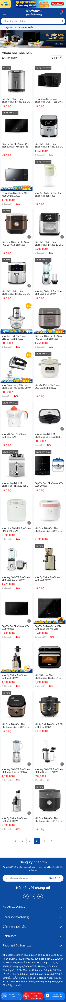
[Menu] (5, 13)
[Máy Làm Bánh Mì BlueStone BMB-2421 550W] (16, 510)
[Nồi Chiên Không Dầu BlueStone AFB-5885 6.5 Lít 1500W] (16, 273)
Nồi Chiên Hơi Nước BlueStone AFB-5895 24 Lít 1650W (48, 676)
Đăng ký (54, 878)
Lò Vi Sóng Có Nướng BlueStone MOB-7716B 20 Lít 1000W (49, 100)
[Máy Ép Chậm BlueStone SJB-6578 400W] (49, 559)
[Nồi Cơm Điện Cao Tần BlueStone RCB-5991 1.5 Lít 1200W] (49, 800)
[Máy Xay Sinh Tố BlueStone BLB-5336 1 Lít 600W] (49, 273)
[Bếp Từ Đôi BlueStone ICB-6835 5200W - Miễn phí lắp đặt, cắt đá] (16, 126)
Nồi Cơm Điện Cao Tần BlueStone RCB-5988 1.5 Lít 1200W (15, 725)
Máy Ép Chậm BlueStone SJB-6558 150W (14, 819)
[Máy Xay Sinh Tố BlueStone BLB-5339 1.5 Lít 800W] (16, 559)
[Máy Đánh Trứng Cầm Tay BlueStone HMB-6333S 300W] (16, 367)
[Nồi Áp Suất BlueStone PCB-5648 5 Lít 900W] (49, 706)
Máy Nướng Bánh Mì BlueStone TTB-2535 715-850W (14, 484)
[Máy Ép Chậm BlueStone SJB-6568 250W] (16, 657)
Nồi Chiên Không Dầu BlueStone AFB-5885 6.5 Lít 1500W (15, 292)
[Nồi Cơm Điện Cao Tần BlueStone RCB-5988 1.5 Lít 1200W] (16, 706)
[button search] (61, 21)
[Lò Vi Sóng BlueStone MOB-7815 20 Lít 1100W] (16, 175)
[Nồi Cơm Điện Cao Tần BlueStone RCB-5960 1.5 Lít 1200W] (49, 510)
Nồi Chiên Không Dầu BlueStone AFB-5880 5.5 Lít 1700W (48, 145)
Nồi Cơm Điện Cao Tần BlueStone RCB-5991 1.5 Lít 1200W (48, 819)
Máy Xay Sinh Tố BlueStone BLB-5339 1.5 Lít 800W (16, 578)
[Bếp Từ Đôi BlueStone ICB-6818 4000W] (16, 608)
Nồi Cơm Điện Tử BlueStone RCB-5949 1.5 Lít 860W (16, 243)
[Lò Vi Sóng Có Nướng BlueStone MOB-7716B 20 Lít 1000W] (49, 81)
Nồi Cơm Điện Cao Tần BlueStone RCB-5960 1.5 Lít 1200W (48, 529)
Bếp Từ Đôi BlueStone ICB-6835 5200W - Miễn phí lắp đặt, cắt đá (15, 145)
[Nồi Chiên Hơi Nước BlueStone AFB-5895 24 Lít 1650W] (49, 657)
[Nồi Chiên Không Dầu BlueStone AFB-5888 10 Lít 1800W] (49, 224)
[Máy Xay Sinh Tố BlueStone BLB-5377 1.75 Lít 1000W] (16, 751)
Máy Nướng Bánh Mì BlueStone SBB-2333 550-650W (47, 435)
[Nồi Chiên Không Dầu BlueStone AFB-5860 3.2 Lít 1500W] (16, 81)
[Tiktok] (32, 896)
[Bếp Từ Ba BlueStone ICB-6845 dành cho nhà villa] (49, 608)
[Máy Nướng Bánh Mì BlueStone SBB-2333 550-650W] (49, 416)
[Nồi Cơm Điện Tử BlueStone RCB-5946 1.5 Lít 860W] (49, 318)
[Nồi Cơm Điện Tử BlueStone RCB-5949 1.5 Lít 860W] (16, 224)
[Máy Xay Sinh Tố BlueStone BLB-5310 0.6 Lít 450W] (49, 751)
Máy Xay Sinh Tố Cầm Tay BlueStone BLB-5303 (48, 194)
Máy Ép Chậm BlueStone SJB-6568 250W (14, 676)
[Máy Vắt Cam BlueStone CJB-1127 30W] (16, 416)
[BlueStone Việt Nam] (34, 13)
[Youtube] (40, 896)
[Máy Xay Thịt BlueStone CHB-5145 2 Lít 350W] (16, 318)
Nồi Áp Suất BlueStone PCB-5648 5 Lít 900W (49, 725)
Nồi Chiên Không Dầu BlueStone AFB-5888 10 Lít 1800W (48, 243)
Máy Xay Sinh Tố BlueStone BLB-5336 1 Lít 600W (49, 292)
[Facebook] (26, 896)
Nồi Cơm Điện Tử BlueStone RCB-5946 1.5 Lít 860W (49, 337)
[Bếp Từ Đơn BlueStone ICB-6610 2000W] (49, 465)
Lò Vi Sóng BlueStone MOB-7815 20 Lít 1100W (16, 194)
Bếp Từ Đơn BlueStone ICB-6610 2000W (49, 484)
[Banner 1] (33, 4)
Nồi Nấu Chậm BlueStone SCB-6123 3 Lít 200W (47, 386)
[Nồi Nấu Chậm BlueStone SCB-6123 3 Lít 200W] (49, 367)
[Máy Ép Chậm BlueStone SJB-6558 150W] (16, 800)
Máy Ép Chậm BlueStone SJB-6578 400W (47, 578)
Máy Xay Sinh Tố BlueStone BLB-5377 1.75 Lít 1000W (16, 770)
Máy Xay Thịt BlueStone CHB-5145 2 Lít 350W (14, 337)
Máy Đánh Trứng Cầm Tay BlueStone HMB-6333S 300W (16, 386)
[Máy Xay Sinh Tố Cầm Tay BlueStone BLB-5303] (49, 175)
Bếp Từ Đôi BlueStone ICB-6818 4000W (15, 627)
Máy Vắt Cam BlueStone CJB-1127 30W (14, 435)
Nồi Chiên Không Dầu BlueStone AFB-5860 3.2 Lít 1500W (15, 100)
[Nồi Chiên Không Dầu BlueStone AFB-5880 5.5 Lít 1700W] (49, 126)
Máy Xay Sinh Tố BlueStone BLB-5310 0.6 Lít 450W (49, 770)
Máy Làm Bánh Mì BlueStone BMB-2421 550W (16, 529)
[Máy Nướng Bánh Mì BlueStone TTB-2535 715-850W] (16, 465)
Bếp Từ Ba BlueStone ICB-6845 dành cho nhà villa (48, 627)
